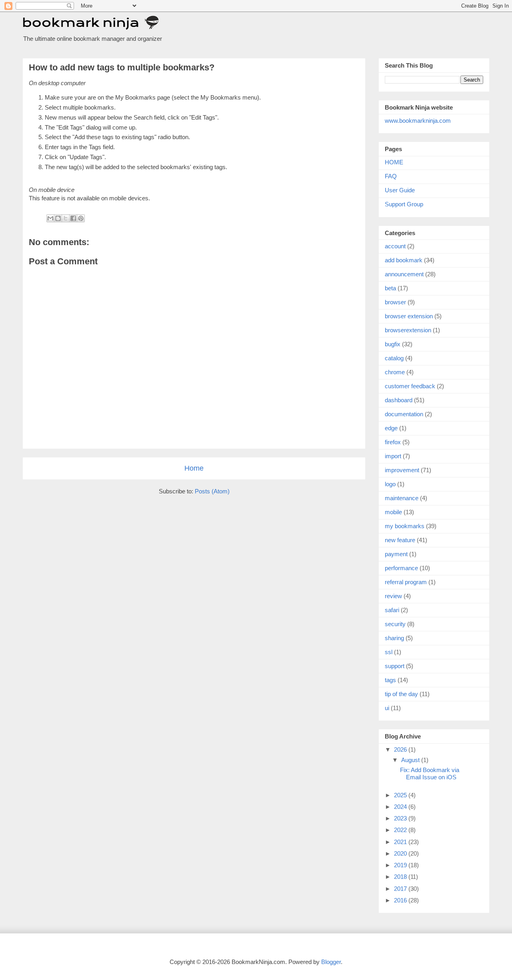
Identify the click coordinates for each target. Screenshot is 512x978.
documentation (404, 414)
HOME (394, 162)
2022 (401, 829)
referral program (406, 582)
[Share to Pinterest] (81, 218)
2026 (401, 749)
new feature (400, 540)
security (395, 624)
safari (392, 610)
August (411, 759)
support (394, 666)
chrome (395, 372)
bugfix (392, 344)
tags (390, 680)
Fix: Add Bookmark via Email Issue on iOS (429, 773)
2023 (401, 818)
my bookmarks (404, 526)
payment (396, 554)
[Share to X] (66, 218)
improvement (402, 470)
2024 (401, 806)
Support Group (404, 204)
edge (391, 428)
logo (390, 484)
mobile (393, 512)
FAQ (391, 176)
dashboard (398, 400)
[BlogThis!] (58, 218)
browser (395, 302)
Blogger (331, 961)
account (395, 246)
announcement (404, 274)
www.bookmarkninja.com (418, 120)
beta (390, 288)
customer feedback (410, 386)
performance (401, 568)
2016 (401, 900)
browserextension (408, 330)
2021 (401, 841)
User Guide (400, 190)
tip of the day (401, 694)
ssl (388, 652)
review (393, 596)
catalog (394, 358)
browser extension (409, 316)
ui (387, 708)
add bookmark (403, 260)
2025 (401, 795)
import (393, 456)
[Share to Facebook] (73, 218)
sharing (394, 638)
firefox (393, 442)
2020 (401, 853)
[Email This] (50, 218)
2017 (401, 888)
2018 (401, 876)
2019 (401, 865)
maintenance (401, 498)
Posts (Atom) (212, 491)
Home (194, 468)
